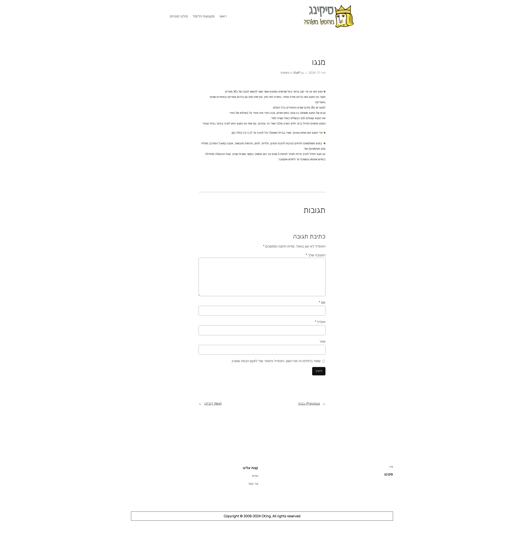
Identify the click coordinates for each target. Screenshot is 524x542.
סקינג (388, 474)
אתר (322, 341)
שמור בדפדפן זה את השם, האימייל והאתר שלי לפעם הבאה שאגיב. (276, 361)
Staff (296, 73)
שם (322, 302)
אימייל (320, 322)
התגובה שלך (315, 255)
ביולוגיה (285, 73)
